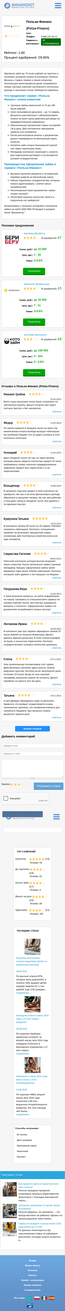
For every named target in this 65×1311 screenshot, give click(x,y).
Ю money (22, 1134)
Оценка (6, 784)
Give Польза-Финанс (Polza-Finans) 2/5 (15, 784)
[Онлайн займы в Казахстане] (29, 1297)
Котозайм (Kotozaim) (35, 334)
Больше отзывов (32, 728)
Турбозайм (21, 910)
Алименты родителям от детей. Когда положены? (39, 1207)
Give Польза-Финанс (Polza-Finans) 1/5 (12, 784)
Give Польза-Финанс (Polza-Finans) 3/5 (19, 784)
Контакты (32, 1270)
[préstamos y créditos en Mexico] (44, 1297)
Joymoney (20, 858)
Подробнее (34, 271)
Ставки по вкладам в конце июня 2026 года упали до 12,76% (39, 1225)
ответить (56, 411)
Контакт (21, 1156)
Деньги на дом (23, 896)
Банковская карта (26, 1145)
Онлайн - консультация (32, 1280)
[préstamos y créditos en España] (51, 1297)
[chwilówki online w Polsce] (36, 1297)
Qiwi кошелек (24, 1140)
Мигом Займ (22, 882)
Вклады (32, 1260)
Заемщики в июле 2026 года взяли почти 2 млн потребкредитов (31, 1079)
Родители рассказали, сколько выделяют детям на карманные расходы (31, 961)
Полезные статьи (12, 1175)
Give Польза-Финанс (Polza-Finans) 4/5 (23, 784)
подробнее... (23, 992)
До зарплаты (22, 869)
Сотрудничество (33, 1290)
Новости (32, 1275)
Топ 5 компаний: (26, 851)
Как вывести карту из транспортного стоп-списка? (38, 1185)
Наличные (22, 1151)
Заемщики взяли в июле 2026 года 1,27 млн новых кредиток (32, 1019)
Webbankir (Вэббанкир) (36, 284)
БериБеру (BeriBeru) (34, 233)
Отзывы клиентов (32, 1285)
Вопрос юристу (32, 1265)
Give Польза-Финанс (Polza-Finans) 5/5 (27, 784)
